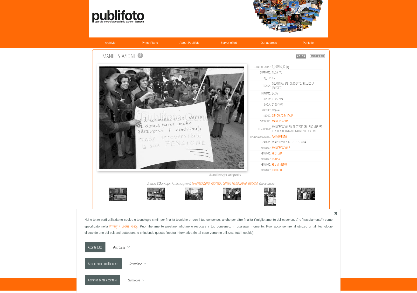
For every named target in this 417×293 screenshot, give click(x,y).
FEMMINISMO (279, 164)
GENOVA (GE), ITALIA (282, 115)
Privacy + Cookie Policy (123, 226)
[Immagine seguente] (303, 57)
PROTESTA (277, 153)
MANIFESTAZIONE (281, 121)
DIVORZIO (277, 170)
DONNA (276, 159)
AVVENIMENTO (279, 136)
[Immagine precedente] (298, 57)
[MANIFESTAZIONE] (172, 170)
